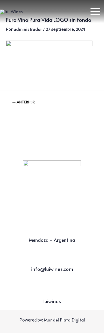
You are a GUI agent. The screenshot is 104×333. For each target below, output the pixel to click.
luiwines (52, 301)
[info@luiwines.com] (52, 260)
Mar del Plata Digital (64, 320)
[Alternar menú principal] (95, 11)
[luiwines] (52, 292)
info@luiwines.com (52, 268)
